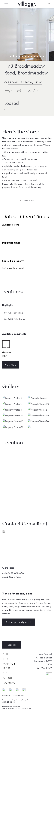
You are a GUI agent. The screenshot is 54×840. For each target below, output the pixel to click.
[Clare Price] (19, 532)
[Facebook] (5, 689)
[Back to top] (46, 675)
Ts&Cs (22, 695)
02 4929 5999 (44, 667)
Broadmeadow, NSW (25, 82)
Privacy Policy (6, 695)
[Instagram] (12, 689)
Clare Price (8, 568)
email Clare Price (11, 577)
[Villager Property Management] (36, 4)
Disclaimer (16, 695)
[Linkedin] (19, 689)
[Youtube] (25, 689)
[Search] (48, 4)
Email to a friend (15, 267)
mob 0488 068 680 (13, 573)
